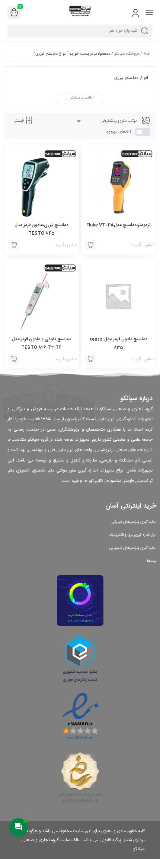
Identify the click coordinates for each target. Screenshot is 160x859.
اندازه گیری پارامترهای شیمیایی (132, 548)
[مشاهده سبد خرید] (14, 12)
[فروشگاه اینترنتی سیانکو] (80, 12)
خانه (146, 54)
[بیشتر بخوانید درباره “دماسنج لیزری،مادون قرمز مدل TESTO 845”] (13, 245)
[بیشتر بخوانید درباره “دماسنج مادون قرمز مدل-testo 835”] (90, 359)
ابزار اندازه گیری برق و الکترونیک (132, 535)
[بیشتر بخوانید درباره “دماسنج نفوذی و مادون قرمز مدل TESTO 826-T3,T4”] (13, 359)
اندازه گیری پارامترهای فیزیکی (134, 522)
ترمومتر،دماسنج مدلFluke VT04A (118, 225)
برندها (151, 561)
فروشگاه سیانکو (126, 54)
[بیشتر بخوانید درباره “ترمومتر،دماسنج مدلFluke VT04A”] (90, 245)
